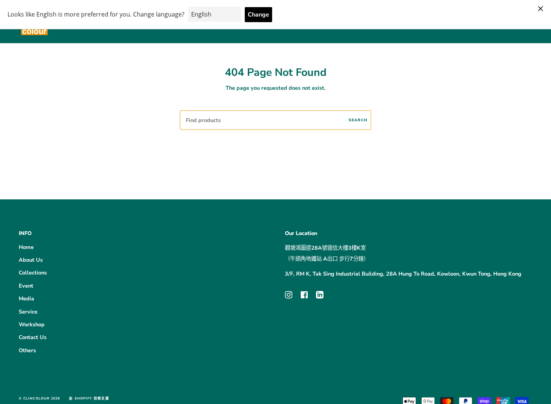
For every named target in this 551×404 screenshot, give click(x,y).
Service (28, 311)
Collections (33, 272)
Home (26, 247)
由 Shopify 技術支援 (89, 398)
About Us (31, 260)
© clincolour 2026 (39, 398)
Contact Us (32, 337)
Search (358, 120)
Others (27, 350)
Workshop (32, 324)
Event (26, 285)
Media (26, 298)
